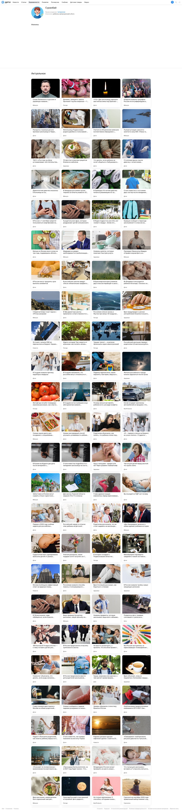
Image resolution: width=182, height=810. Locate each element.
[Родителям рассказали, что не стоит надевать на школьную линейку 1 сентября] (106, 518)
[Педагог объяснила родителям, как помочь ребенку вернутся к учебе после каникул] (45, 730)
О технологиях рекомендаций (119, 808)
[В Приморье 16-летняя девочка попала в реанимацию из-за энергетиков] (106, 184)
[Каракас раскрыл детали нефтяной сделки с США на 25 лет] (106, 730)
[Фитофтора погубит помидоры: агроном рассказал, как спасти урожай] (45, 396)
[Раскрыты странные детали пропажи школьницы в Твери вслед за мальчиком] (45, 123)
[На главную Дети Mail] (7, 2)
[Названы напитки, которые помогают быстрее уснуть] (106, 244)
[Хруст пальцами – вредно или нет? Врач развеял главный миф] (106, 457)
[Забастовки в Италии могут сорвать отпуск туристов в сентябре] (45, 487)
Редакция (106, 808)
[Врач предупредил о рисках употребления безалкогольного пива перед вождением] (136, 305)
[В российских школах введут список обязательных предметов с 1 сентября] (76, 275)
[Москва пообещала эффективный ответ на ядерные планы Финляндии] (45, 578)
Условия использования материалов (158, 808)
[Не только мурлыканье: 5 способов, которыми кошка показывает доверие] (106, 791)
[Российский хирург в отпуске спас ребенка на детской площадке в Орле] (76, 518)
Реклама (16, 808)
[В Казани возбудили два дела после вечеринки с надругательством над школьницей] (45, 457)
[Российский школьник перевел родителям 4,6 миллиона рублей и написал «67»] (136, 336)
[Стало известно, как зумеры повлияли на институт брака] (76, 730)
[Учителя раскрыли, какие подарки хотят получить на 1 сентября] (76, 548)
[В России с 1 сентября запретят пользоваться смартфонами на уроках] (45, 214)
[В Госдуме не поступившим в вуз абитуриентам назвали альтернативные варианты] (76, 396)
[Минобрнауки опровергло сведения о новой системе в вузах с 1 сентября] (136, 548)
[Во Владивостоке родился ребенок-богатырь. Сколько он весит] (136, 275)
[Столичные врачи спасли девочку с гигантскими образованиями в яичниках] (136, 153)
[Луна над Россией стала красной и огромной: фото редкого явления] (76, 791)
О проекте (100, 808)
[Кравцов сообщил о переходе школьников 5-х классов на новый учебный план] (136, 214)
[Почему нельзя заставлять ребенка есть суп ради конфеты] (106, 396)
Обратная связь (174, 808)
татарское (61, 12)
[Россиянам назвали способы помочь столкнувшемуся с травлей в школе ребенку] (76, 578)
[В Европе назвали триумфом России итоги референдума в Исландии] (136, 93)
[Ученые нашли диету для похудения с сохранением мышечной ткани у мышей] (45, 427)
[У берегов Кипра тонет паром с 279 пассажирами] (45, 305)
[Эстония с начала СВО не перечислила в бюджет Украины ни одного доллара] (45, 336)
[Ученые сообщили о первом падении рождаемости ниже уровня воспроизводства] (76, 700)
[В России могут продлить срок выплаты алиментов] (45, 275)
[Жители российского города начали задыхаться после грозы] (136, 366)
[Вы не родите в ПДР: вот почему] (136, 487)
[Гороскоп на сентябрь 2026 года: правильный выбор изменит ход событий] (136, 791)
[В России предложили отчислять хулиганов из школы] (76, 639)
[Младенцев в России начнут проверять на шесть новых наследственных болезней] (106, 760)
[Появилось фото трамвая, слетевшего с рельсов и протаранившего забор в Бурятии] (136, 609)
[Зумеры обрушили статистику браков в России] (106, 700)
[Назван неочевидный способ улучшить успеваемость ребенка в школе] (76, 427)
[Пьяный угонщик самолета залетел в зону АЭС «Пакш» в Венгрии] (136, 123)
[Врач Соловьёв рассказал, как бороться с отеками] (106, 578)
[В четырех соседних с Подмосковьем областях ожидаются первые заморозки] (106, 548)
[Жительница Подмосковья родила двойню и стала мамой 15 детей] (76, 123)
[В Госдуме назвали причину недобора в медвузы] (45, 366)
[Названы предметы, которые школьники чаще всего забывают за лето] (106, 609)
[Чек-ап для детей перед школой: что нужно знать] (136, 457)
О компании (9, 808)
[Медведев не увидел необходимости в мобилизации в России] (76, 244)
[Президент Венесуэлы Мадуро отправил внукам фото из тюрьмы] (136, 244)
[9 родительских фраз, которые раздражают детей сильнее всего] (76, 214)
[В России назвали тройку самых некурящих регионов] (136, 578)
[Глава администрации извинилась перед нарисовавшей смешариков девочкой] (106, 487)
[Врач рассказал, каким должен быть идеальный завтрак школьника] (45, 791)
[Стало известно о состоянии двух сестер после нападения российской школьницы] (136, 184)
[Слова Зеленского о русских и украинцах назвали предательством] (45, 93)
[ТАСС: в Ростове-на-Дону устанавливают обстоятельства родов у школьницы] (45, 153)
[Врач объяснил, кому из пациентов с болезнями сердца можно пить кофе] (136, 669)
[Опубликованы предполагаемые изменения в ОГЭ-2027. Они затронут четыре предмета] (136, 700)
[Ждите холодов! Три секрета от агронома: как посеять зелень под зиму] (76, 336)
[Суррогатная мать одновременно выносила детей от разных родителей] (45, 548)
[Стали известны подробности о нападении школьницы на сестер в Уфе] (76, 457)
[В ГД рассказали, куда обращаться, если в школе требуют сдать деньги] (45, 609)
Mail (3, 808)
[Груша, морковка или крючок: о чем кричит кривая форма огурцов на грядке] (106, 669)
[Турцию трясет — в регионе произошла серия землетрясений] (106, 336)
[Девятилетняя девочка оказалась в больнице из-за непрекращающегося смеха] (45, 184)
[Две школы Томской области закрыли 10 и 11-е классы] (76, 487)
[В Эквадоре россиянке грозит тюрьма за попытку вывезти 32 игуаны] (76, 184)
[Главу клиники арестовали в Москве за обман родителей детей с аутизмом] (45, 700)
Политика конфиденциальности (137, 808)
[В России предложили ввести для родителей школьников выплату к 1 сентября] (76, 669)
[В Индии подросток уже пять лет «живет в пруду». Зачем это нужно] (106, 214)
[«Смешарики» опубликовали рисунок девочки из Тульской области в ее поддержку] (136, 730)
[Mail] (3, 2)
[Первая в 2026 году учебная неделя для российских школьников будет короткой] (45, 518)
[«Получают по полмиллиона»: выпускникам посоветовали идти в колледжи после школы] (45, 760)
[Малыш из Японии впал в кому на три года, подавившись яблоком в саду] (45, 244)
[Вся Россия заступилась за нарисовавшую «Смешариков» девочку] (136, 639)
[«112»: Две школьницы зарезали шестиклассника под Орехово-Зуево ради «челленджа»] (106, 93)
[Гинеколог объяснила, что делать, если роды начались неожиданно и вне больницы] (45, 669)
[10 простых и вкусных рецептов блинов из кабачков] (76, 153)
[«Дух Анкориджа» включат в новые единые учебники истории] (136, 518)
